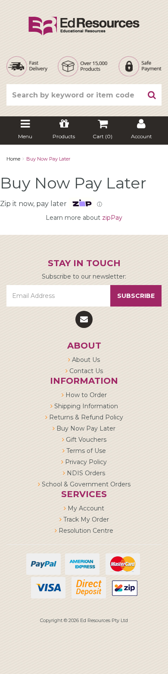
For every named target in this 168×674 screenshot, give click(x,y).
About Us (85, 360)
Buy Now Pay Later (48, 159)
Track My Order (85, 519)
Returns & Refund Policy (85, 417)
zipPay (112, 218)
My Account (85, 508)
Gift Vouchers (85, 439)
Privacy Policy (85, 462)
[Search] (152, 95)
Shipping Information (85, 406)
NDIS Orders (85, 473)
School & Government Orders (85, 484)
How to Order (85, 395)
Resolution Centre (85, 530)
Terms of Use (85, 451)
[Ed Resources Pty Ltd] (84, 18)
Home (13, 159)
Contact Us (85, 371)
